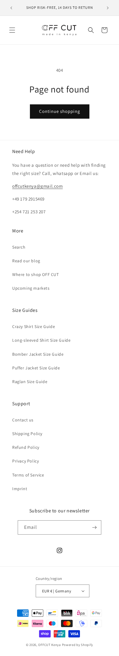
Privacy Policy (25, 461)
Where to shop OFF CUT (35, 274)
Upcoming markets (31, 288)
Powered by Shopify (77, 645)
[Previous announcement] (11, 8)
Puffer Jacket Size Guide (36, 368)
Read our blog (26, 260)
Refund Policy (25, 447)
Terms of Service (28, 475)
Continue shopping (59, 111)
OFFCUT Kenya (49, 645)
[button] (12, 30)
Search (19, 247)
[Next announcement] (107, 8)
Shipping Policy (27, 433)
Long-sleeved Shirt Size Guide (41, 340)
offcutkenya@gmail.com (37, 186)
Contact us (23, 420)
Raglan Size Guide (29, 381)
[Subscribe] (94, 527)
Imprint (19, 488)
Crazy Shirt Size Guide (33, 326)
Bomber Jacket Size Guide (37, 354)
